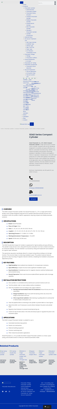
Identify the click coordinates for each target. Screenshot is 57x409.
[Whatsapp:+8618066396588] (31, 185)
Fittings (28, 56)
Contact (25, 120)
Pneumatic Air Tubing (30, 63)
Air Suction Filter (30, 73)
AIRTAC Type (29, 45)
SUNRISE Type (30, 44)
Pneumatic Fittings (30, 54)
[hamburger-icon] (21, 2)
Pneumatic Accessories (31, 64)
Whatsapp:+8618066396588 (36, 188)
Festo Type (29, 49)
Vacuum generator (31, 71)
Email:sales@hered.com (35, 195)
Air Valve (28, 61)
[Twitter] (6, 391)
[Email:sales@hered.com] (31, 192)
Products (25, 6)
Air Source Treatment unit (28, 391)
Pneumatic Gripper (31, 11)
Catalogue (25, 116)
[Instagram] (9, 391)
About (24, 114)
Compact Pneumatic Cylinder (22, 128)
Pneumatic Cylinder (30, 8)
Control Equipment (30, 59)
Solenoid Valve (30, 9)
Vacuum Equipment (30, 69)
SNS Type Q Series (31, 42)
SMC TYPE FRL (30, 47)
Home (24, 4)
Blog (24, 118)
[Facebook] (2, 391)
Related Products (9, 345)
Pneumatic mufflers (31, 57)
